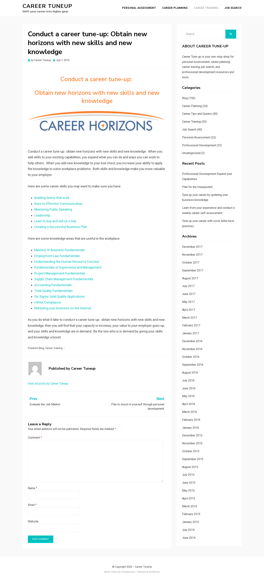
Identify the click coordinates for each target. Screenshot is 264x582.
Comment (35, 437)
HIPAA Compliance (47, 302)
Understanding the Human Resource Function (66, 262)
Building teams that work (52, 198)
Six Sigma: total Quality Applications (59, 296)
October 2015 (190, 451)
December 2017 (192, 246)
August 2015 (190, 467)
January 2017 (190, 333)
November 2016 (192, 349)
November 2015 (192, 443)
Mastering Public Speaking (53, 209)
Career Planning (175, 7)
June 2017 (188, 294)
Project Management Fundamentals (59, 273)
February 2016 (191, 420)
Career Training (206, 7)
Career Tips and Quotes (197, 113)
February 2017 (191, 325)
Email (32, 505)
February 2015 (191, 514)
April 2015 (188, 498)
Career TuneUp (47, 6)
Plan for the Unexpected (197, 187)
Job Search (233, 7)
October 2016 (190, 356)
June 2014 (188, 537)
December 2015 (192, 435)
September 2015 (192, 459)
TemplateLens (128, 572)
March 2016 (189, 412)
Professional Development (199, 145)
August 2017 (190, 278)
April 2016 (188, 404)
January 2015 (190, 522)
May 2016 (188, 396)
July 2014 (188, 530)
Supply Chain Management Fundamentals (63, 279)
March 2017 (189, 317)
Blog (41, 348)
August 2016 (190, 372)
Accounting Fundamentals (53, 285)
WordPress (154, 572)
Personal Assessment (139, 7)
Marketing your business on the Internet (62, 308)
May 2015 (188, 490)
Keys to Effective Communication (58, 204)
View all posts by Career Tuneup (48, 383)
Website (33, 521)
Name (32, 488)
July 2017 (188, 286)
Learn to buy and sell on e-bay (55, 221)
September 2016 (192, 364)
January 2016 (190, 427)
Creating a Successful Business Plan (60, 227)
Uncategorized (191, 153)
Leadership (42, 215)
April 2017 (188, 309)
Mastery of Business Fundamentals (59, 250)
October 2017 (190, 262)
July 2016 (188, 380)
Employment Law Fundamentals (57, 256)
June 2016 (188, 388)
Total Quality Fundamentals (53, 291)
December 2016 (192, 341)
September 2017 (192, 270)
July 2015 (188, 474)
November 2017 (192, 254)
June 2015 (188, 482)
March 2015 (189, 506)
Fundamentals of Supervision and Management (67, 267)
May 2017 (188, 302)
